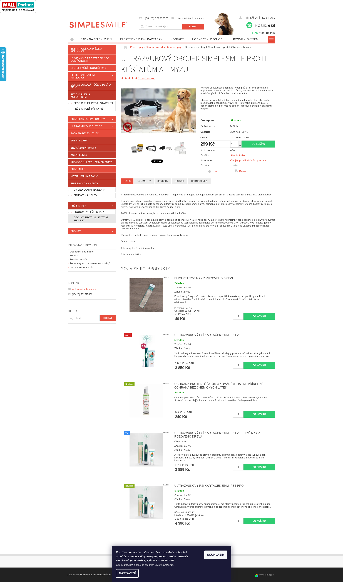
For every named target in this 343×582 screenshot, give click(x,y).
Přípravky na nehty (84, 183)
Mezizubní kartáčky (85, 176)
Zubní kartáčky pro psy (88, 119)
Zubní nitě (78, 169)
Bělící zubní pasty (83, 147)
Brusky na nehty (86, 195)
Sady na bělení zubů (96, 39)
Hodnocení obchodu (208, 39)
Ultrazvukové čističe (86, 126)
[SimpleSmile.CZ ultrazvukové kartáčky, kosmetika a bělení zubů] (98, 24)
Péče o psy (78, 205)
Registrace (268, 18)
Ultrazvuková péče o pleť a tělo (91, 86)
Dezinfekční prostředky (88, 68)
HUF (267, 33)
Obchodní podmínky (81, 251)
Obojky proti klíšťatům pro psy (91, 219)
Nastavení (127, 573)
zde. (172, 565)
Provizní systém (246, 39)
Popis (127, 181)
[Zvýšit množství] (240, 142)
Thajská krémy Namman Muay (91, 162)
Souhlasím (215, 554)
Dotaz (242, 171)
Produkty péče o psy (89, 211)
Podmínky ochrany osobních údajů (90, 263)
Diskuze (180, 181)
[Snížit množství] (240, 145)
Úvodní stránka (72, 39)
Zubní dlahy (79, 140)
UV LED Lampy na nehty (90, 189)
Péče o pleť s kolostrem (80, 95)
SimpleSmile (237, 155)
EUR (261, 33)
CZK (255, 33)
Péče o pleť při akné (88, 108)
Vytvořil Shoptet (267, 575)
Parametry (144, 181)
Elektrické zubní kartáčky (141, 39)
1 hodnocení (146, 78)
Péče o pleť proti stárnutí (93, 103)
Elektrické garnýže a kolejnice (86, 50)
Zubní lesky (79, 154)
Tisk (214, 171)
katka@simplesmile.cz (85, 289)
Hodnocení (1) (199, 181)
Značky (76, 231)
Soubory (162, 181)
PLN (272, 33)
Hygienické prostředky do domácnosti (90, 59)
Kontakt (177, 39)
